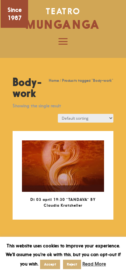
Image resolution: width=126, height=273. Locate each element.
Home (54, 80)
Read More (94, 264)
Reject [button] (72, 264)
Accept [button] (50, 264)
